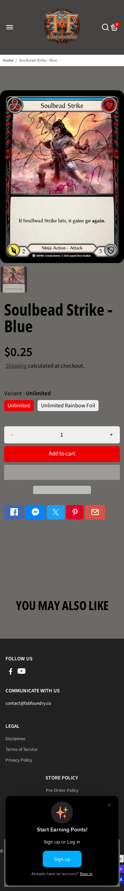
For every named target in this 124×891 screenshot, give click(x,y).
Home (8, 60)
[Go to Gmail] (95, 512)
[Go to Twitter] (56, 512)
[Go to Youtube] (21, 672)
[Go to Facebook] (14, 512)
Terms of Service (22, 749)
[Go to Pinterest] (75, 512)
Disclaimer (16, 738)
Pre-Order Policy (62, 790)
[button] (62, 472)
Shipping (17, 366)
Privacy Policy (19, 760)
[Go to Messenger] (35, 512)
